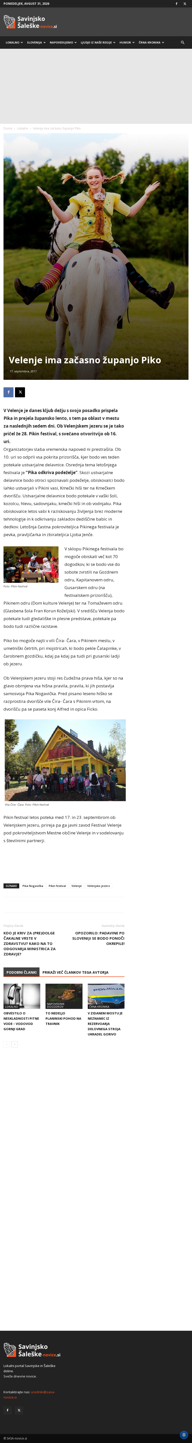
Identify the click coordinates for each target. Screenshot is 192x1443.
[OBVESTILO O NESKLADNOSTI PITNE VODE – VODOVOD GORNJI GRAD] (22, 996)
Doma (8, 128)
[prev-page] (7, 1044)
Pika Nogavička (32, 886)
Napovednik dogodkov (55, 1005)
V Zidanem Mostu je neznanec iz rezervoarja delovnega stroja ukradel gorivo (105, 1023)
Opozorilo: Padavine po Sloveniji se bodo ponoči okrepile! (98, 938)
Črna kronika (149, 42)
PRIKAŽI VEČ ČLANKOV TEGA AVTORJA (75, 972)
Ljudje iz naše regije (96, 42)
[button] (182, 42)
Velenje (77, 886)
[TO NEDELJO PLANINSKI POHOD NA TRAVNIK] (64, 996)
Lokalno (12, 42)
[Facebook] (176, 4)
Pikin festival (57, 886)
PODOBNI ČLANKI (21, 972)
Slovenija (34, 42)
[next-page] (15, 1044)
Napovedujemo (61, 42)
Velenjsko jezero (98, 886)
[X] (184, 4)
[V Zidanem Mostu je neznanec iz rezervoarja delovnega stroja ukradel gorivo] (106, 996)
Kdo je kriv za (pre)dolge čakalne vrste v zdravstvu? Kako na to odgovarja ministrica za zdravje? (30, 943)
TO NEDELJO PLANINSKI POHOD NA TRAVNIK (63, 1018)
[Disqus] (64, 1127)
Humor (125, 42)
